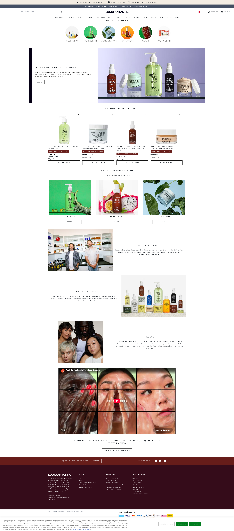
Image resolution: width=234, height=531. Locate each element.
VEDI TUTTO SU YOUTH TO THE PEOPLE (117, 450)
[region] (117, 524)
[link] (213, 12)
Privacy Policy (75, 529)
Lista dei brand (137, 480)
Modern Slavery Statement (114, 489)
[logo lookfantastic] (117, 12)
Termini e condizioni (112, 478)
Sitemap (135, 489)
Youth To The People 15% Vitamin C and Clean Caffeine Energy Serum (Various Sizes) (130, 148)
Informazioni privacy (112, 482)
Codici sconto (136, 482)
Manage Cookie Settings (167, 524)
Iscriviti (96, 461)
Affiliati (134, 485)
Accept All (195, 524)
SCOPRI (39, 82)
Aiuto (80, 478)
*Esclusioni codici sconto (113, 487)
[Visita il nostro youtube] (165, 461)
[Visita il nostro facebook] (156, 461)
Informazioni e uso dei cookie (115, 485)
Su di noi (135, 478)
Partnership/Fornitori (138, 487)
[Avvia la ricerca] (61, 12)
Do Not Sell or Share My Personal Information (58, 498)
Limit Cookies (182, 524)
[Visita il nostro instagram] (160, 461)
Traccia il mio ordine (85, 487)
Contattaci (82, 485)
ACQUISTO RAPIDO (64, 162)
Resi (80, 480)
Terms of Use (86, 529)
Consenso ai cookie (54, 495)
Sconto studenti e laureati (140, 494)
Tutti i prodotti (136, 491)
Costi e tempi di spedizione (87, 482)
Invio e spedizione (111, 480)
